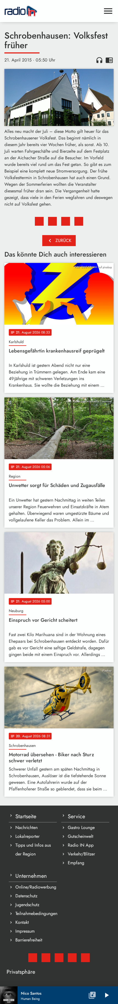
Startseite (25, 816)
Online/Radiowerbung (35, 887)
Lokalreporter (27, 836)
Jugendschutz (27, 904)
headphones (99, 60)
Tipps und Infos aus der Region (33, 849)
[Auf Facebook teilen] (39, 221)
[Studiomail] (32, 957)
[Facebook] (45, 957)
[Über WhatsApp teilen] (65, 221)
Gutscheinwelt (80, 836)
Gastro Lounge (81, 827)
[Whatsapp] (72, 957)
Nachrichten (26, 827)
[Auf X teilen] (52, 221)
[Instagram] (59, 957)
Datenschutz (26, 896)
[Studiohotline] (85, 957)
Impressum (25, 931)
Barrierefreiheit (28, 940)
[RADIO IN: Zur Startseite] (52, 11)
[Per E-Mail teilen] (78, 221)
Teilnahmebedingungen (36, 913)
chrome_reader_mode (109, 60)
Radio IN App (81, 845)
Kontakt (22, 922)
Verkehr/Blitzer (81, 854)
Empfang (76, 863)
